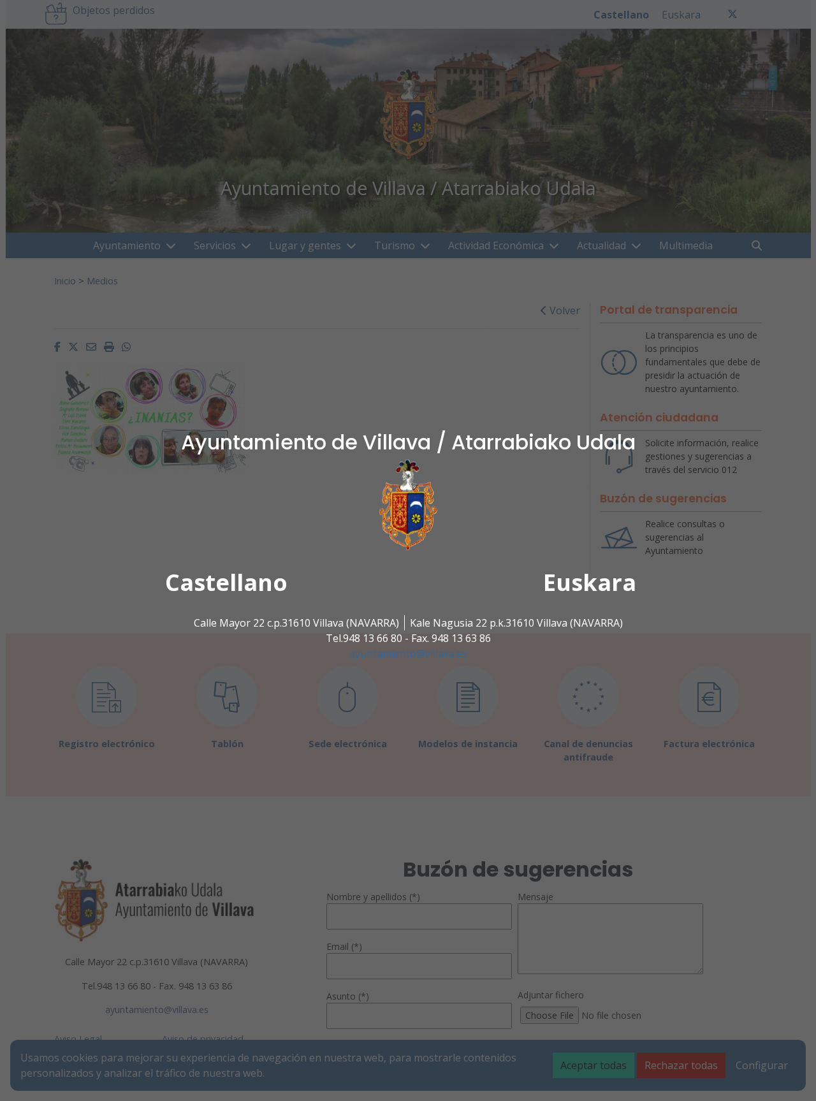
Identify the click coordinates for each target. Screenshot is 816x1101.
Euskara (589, 582)
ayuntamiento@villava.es (408, 653)
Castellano (226, 582)
